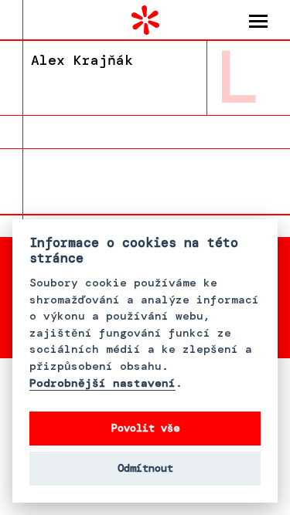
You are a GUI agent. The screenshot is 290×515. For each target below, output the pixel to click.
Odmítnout (145, 468)
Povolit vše (145, 428)
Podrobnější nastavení (102, 383)
